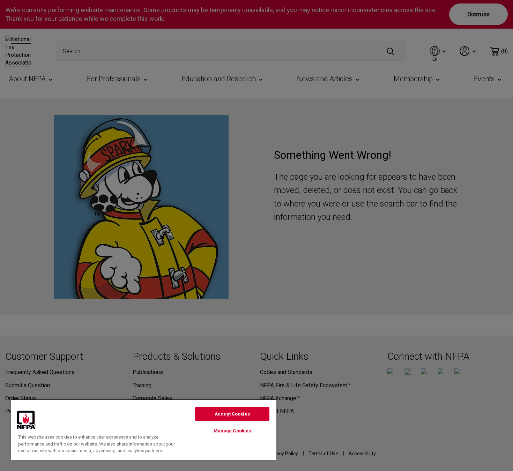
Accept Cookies (232, 414)
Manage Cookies (232, 430)
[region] (143, 429)
